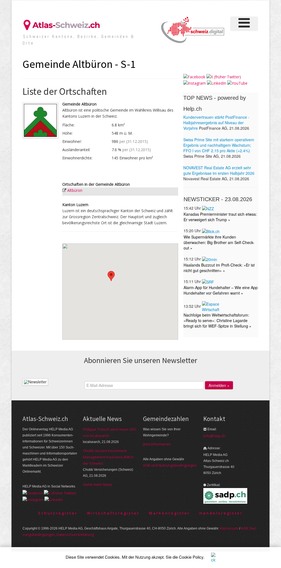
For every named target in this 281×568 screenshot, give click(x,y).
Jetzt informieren (157, 444)
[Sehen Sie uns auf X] (223, 76)
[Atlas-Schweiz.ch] (64, 25)
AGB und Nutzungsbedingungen (169, 465)
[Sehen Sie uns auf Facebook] (194, 76)
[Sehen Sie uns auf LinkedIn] (216, 82)
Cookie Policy (191, 557)
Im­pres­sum (229, 528)
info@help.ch (214, 435)
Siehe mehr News (97, 484)
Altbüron (74, 190)
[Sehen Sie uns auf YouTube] (237, 82)
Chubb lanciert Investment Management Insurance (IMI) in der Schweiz (108, 457)
